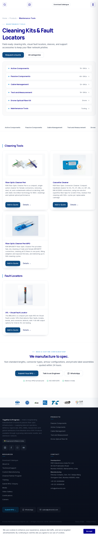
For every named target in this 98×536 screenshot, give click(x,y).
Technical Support (9, 468)
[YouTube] (23, 447)
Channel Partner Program (12, 476)
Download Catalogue (61, 4)
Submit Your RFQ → (26, 373)
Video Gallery (7, 491)
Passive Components (33, 127)
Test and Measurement (76, 127)
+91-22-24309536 (57, 484)
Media (4, 488)
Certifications (7, 495)
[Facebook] (11, 447)
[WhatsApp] (29, 4)
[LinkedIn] (5, 447)
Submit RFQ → (10, 510)
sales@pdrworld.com (50, 510)
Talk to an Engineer (51, 373)
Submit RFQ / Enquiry (10, 484)
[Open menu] (93, 4)
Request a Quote (13, 55)
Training (5, 480)
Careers (5, 499)
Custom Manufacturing (11, 472)
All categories (34, 55)
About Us (5, 464)
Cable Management (54, 127)
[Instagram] (17, 447)
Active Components (12, 127)
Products (13, 18)
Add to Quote (12, 205)
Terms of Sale (79, 522)
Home (4, 18)
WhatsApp (75, 373)
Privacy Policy (91, 522)
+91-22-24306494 (57, 481)
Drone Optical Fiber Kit (59, 439)
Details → (27, 205)
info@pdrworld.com (58, 488)
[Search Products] (4, 4)
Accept (89, 531)
